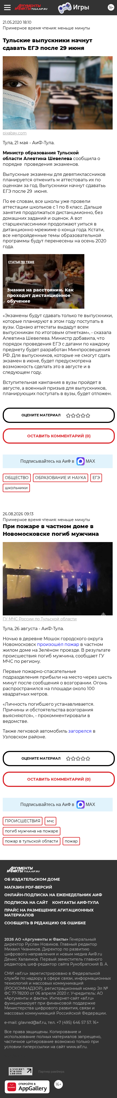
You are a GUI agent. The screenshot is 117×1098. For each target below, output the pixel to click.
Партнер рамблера (51, 1071)
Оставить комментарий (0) (59, 436)
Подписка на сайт (26, 902)
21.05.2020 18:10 (17, 22)
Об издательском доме (32, 879)
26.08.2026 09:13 (18, 514)
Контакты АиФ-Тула (75, 902)
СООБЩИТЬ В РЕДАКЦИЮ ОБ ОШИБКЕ (45, 922)
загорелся (80, 731)
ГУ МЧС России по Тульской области (40, 618)
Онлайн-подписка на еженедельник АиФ (53, 894)
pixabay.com (15, 133)
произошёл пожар (58, 644)
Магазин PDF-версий (28, 887)
